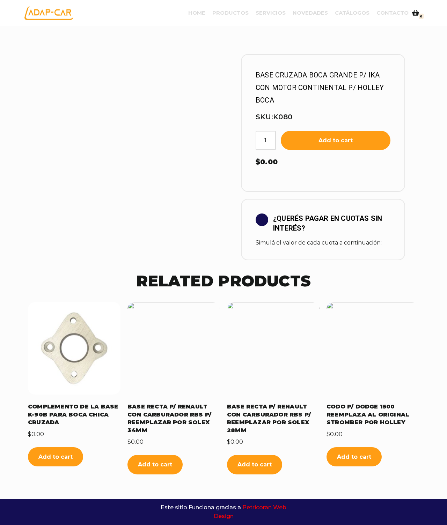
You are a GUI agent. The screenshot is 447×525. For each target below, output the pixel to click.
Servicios (271, 12)
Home (196, 12)
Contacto (392, 12)
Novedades (310, 12)
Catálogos (352, 12)
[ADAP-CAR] (48, 13)
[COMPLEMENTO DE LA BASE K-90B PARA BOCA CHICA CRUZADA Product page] (74, 348)
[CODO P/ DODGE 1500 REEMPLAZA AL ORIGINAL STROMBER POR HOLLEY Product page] (373, 348)
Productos (230, 12)
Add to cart (335, 140)
